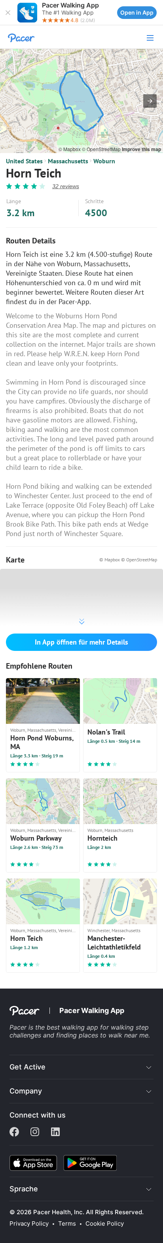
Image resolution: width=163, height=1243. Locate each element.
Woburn (104, 161)
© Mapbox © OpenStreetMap (128, 560)
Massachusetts (68, 161)
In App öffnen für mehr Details (81, 642)
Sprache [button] (23, 1189)
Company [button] (25, 1091)
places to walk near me (113, 1035)
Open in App (137, 12)
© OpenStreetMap (102, 149)
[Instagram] (35, 1132)
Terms (67, 1223)
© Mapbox (70, 149)
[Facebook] (14, 1132)
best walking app (73, 1027)
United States (24, 161)
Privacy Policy (29, 1223)
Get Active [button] (27, 1067)
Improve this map (141, 149)
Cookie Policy (104, 1223)
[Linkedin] (55, 1132)
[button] (8, 12)
